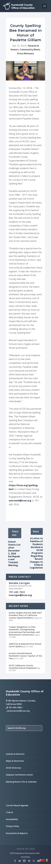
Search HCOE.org (17, 728)
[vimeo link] (29, 861)
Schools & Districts (15, 754)
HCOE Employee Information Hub (25, 853)
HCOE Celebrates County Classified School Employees (22, 666)
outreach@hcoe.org (20, 500)
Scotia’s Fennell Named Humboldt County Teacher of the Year (25, 656)
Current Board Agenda (17, 805)
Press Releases (25, 53)
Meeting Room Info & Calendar (21, 781)
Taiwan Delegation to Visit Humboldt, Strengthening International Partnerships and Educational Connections (24, 631)
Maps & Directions (15, 761)
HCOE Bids (25, 857)
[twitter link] (19, 861)
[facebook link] (15, 861)
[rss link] (33, 861)
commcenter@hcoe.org (18, 710)
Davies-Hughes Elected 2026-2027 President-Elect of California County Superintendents (25, 615)
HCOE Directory (13, 767)
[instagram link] (24, 861)
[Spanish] (47, 859)
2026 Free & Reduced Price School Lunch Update (25, 645)
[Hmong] (43, 859)
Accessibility (12, 819)
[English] (40, 859)
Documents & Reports (17, 833)
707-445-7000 (15, 707)
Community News (30, 49)
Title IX (9, 812)
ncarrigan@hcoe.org (20, 595)
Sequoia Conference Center (19, 774)
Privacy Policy (12, 826)
